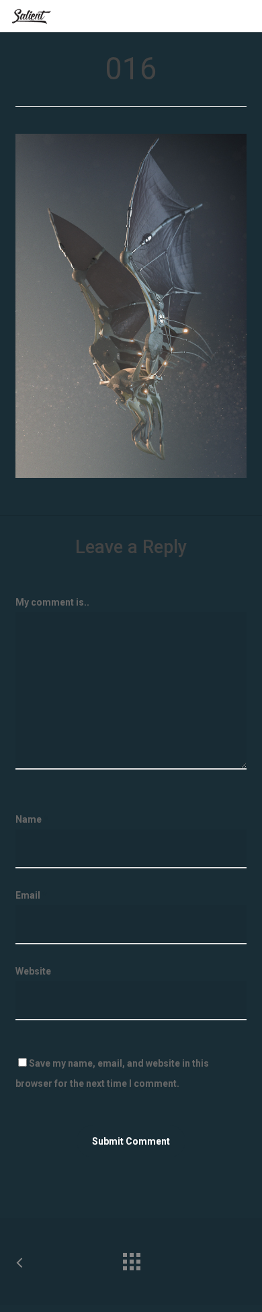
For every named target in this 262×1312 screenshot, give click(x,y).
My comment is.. (52, 602)
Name (31, 819)
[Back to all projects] (131, 1258)
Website (33, 971)
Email (31, 895)
